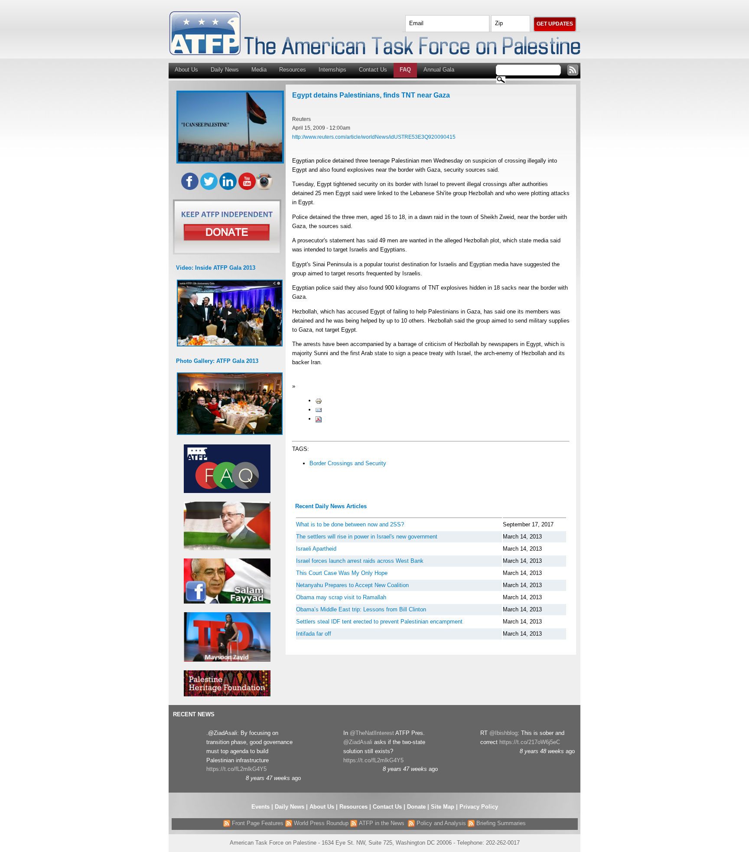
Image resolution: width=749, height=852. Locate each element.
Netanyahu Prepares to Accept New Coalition (352, 585)
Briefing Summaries (500, 823)
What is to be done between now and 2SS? (350, 524)
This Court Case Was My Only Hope (342, 573)
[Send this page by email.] (318, 409)
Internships (332, 69)
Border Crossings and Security (347, 463)
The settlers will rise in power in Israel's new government (366, 536)
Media (259, 69)
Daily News (225, 69)
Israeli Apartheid (316, 548)
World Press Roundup (320, 823)
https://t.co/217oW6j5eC (529, 742)
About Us (186, 69)
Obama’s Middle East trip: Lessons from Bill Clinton (361, 609)
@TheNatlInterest (372, 733)
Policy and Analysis (440, 823)
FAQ (405, 69)
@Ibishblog (503, 733)
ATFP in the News (381, 823)
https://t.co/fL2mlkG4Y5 (236, 769)
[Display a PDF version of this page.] (318, 418)
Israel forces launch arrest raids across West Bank (359, 561)
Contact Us (373, 69)
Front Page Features (256, 823)
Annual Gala (438, 69)
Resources (292, 69)
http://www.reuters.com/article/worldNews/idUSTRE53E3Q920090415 (374, 137)
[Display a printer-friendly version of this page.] (318, 400)
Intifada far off (313, 633)
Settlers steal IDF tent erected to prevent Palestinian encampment (379, 621)
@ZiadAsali (357, 742)
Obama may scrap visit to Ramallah (341, 597)
